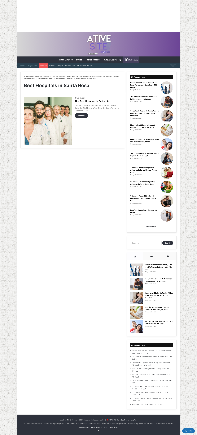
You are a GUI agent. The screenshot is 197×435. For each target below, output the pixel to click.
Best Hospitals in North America (66, 76)
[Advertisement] (98, 16)
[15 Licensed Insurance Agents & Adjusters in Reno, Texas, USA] (167, 187)
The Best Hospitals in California (92, 101)
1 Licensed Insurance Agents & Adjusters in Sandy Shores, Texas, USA (143, 170)
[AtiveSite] (99, 44)
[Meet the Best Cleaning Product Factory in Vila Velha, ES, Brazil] (167, 130)
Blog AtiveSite (110, 60)
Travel (79, 60)
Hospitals (34, 76)
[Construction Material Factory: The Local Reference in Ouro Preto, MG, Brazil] (167, 87)
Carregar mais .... (152, 226)
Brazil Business (93, 60)
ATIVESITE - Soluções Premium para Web (123, 420)
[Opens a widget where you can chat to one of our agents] (188, 431)
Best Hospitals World (46, 76)
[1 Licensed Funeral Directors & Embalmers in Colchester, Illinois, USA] (167, 201)
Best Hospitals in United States (90, 76)
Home (27, 76)
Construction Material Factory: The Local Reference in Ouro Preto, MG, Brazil (143, 85)
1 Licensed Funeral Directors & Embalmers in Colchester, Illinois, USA (143, 198)
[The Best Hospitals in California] (48, 121)
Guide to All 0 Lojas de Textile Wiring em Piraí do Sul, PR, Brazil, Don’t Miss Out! (144, 113)
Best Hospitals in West (44, 79)
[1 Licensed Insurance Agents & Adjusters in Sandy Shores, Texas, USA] (167, 172)
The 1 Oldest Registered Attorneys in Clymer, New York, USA (70, 66)
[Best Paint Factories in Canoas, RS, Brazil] (167, 215)
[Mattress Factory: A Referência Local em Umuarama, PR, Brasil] (167, 144)
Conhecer (81, 116)
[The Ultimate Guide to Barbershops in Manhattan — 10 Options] (167, 102)
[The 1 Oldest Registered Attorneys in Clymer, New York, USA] (167, 158)
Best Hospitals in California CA (64, 79)
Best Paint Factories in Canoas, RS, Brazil (147, 404)
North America (66, 60)
